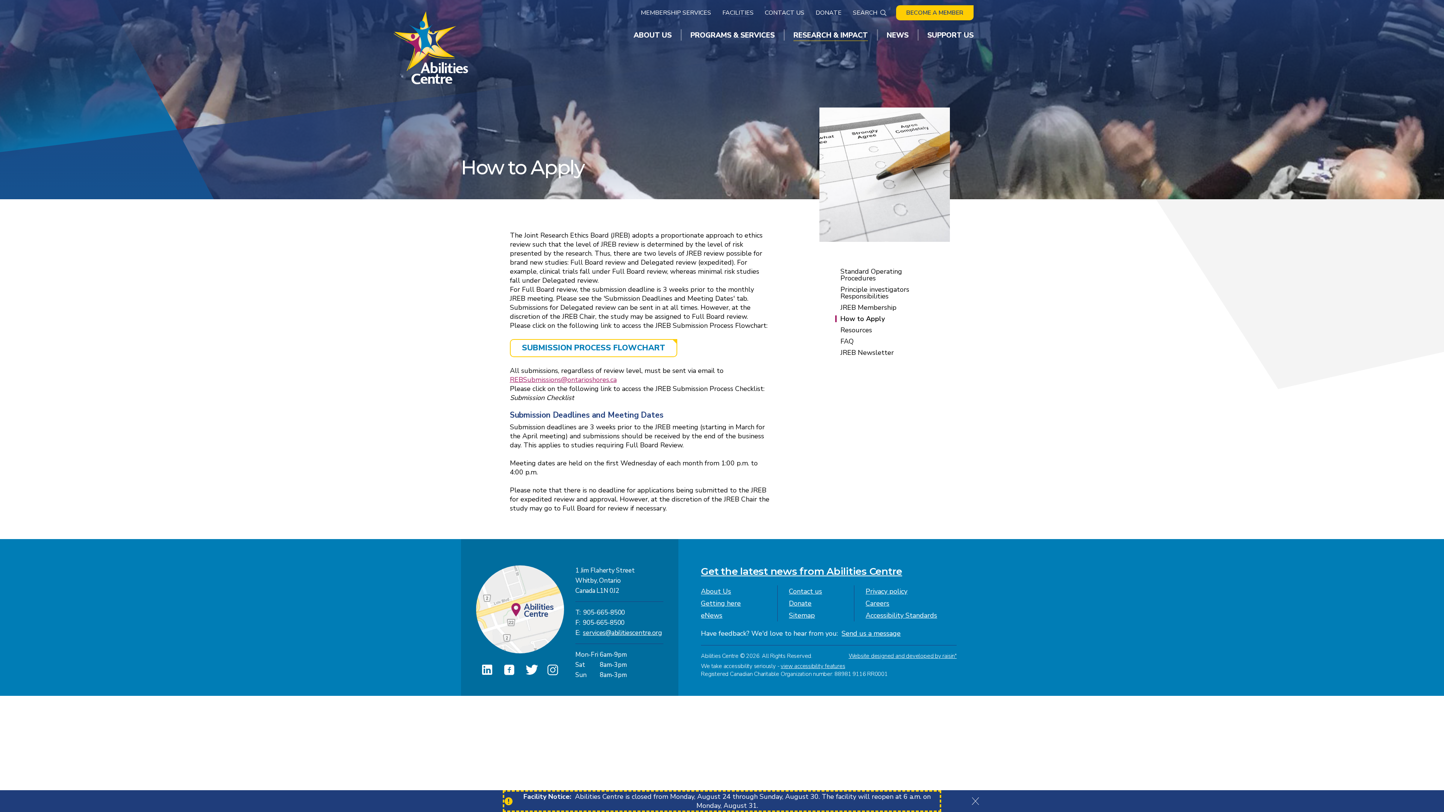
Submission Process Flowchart (593, 347)
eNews (711, 615)
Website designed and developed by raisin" (903, 656)
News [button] (898, 35)
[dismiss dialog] (975, 801)
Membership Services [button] (676, 13)
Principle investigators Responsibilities (874, 293)
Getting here (721, 603)
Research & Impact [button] (830, 35)
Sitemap (802, 615)
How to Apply (862, 318)
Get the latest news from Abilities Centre (801, 571)
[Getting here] (520, 609)
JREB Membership (868, 307)
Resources (856, 330)
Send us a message (871, 633)
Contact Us (784, 13)
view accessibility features (813, 666)
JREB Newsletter (867, 352)
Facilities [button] (738, 13)
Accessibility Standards (901, 615)
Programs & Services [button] (732, 35)
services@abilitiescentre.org (622, 633)
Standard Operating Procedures (871, 275)
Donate (829, 13)
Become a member (934, 13)
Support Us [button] (950, 35)
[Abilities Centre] (431, 47)
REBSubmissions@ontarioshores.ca (563, 379)
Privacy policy (886, 591)
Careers (877, 603)
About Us (716, 591)
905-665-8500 (604, 612)
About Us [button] (653, 35)
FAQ (847, 341)
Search (865, 13)
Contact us (805, 591)
